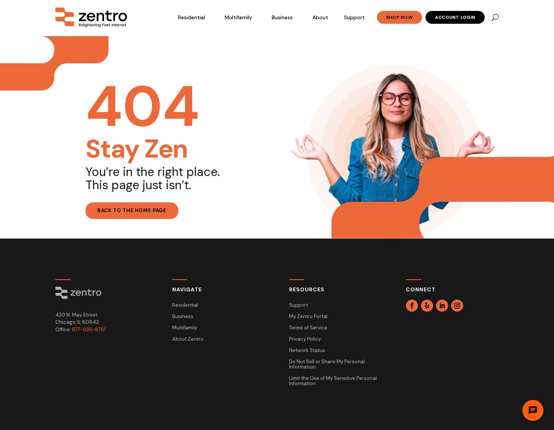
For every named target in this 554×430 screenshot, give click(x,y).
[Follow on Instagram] (457, 306)
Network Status (307, 350)
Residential (191, 17)
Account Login (455, 17)
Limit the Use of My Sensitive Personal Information (333, 381)
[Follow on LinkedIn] (442, 306)
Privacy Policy (305, 339)
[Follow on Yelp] (427, 306)
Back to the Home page (132, 210)
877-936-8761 (89, 329)
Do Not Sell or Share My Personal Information (327, 364)
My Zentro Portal (308, 317)
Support (354, 17)
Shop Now (399, 17)
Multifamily (238, 17)
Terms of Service (308, 328)
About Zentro (188, 339)
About (320, 17)
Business (282, 17)
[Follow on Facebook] (412, 306)
